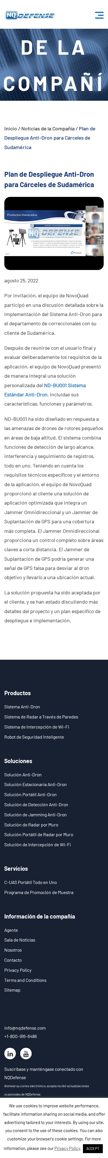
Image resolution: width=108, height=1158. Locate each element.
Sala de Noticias (19, 939)
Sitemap (12, 989)
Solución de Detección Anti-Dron (36, 804)
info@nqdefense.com (25, 1027)
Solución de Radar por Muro (31, 824)
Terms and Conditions (25, 980)
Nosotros (13, 949)
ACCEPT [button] (92, 1148)
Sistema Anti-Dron (22, 706)
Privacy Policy (18, 970)
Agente (11, 930)
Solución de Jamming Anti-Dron (35, 814)
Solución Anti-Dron (23, 774)
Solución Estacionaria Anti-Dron (35, 784)
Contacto (13, 960)
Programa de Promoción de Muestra (38, 892)
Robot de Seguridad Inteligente (34, 736)
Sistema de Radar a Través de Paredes (41, 716)
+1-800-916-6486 (20, 1036)
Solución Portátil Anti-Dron (30, 794)
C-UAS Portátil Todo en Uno (30, 882)
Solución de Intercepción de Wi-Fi (37, 844)
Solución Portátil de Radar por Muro (38, 834)
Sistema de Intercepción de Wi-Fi (36, 726)
